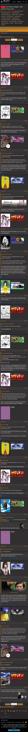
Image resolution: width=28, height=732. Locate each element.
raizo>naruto (20, 21)
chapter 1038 (15, 14)
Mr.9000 (13, 673)
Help (23, 722)
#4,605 (25, 191)
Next (20, 39)
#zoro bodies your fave (6, 14)
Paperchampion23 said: (7, 324)
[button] (1, 1)
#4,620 (25, 687)
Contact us (3, 722)
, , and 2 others (13, 102)
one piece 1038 (4, 21)
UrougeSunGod (15, 45)
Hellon (12, 176)
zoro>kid (3, 24)
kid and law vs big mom (6, 18)
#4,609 (25, 320)
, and (13, 68)
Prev (8, 39)
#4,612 (25, 421)
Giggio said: (4, 460)
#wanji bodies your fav (6, 12)
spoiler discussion (5, 23)
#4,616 (25, 546)
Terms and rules (10, 722)
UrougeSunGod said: (6, 90)
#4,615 (25, 514)
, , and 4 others (14, 302)
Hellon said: (4, 424)
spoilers (11, 23)
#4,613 (25, 457)
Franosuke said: (5, 124)
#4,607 (25, 251)
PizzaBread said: (5, 194)
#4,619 (25, 659)
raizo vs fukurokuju (13, 21)
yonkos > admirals (18, 23)
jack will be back (10, 16)
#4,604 (25, 150)
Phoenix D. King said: (6, 353)
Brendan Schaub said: (6, 517)
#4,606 (25, 229)
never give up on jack (5, 19)
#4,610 (25, 350)
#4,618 (25, 623)
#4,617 (25, 577)
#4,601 (25, 60)
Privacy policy (18, 722)
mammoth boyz (15, 18)
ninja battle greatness (15, 19)
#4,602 (25, 87)
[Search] (26, 1)
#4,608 (25, 295)
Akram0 (13, 236)
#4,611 (25, 388)
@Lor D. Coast (10, 519)
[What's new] (23, 1)
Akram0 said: (4, 391)
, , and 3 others (14, 558)
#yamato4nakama (15, 12)
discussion (3, 16)
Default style (5, 720)
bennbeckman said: (6, 153)
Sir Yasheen (14, 106)
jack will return (18, 16)
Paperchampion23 (16, 135)
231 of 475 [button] (14, 39)
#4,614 (25, 484)
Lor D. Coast (14, 500)
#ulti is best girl (20, 11)
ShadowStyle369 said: (6, 549)
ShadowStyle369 (15, 306)
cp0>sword (21, 14)
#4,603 (25, 120)
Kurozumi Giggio (15, 72)
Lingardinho (14, 562)
